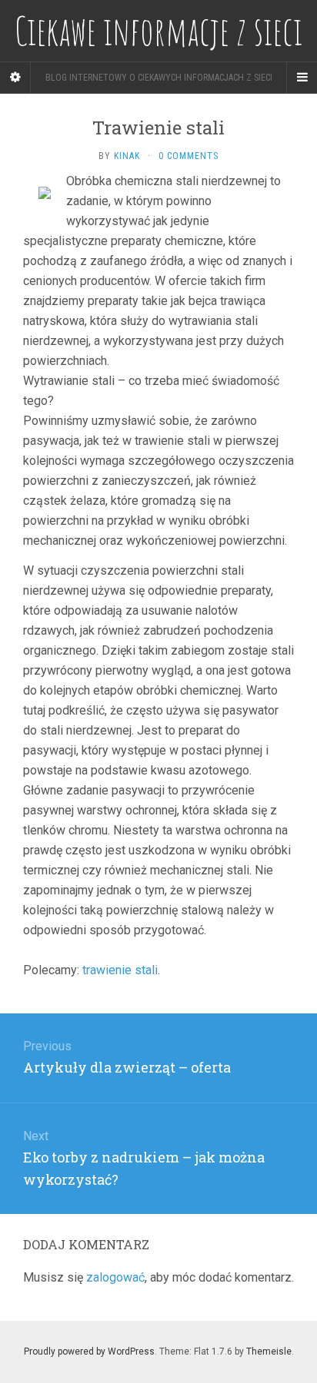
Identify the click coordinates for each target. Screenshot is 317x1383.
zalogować (115, 1277)
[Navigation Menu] (301, 77)
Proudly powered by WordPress (89, 1351)
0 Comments (188, 156)
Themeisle (269, 1351)
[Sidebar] (15, 77)
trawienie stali (120, 970)
